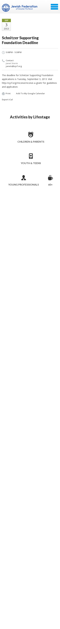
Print (8, 93)
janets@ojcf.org (14, 66)
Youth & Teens (31, 163)
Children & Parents (30, 141)
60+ (50, 184)
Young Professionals (23, 184)
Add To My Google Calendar (30, 93)
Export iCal (7, 99)
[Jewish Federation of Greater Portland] (20, 8)
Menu (54, 7)
